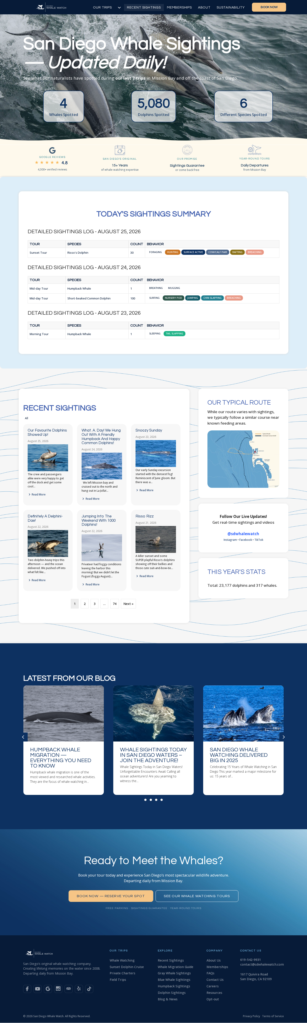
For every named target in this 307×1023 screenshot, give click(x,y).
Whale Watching (122, 960)
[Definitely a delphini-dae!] (48, 556)
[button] (145, 800)
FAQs (210, 973)
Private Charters (122, 973)
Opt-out (213, 999)
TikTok (258, 540)
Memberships (179, 7)
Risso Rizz (145, 516)
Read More (38, 494)
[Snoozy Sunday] (156, 466)
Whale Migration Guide (175, 967)
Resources (214, 992)
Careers (213, 986)
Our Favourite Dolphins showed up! (47, 432)
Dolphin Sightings (172, 992)
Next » (128, 604)
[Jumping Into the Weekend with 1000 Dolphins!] (102, 560)
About (204, 7)
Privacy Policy (251, 1016)
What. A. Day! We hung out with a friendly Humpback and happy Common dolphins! (101, 436)
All (26, 418)
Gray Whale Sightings (174, 973)
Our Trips (102, 7)
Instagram (230, 540)
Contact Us (215, 979)
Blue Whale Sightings (174, 979)
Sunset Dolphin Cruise (127, 967)
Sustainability (231, 7)
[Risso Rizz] (156, 552)
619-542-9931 (250, 960)
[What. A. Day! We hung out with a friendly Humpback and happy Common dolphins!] (102, 478)
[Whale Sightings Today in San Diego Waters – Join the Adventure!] (63, 740)
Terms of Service (273, 1016)
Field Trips (118, 979)
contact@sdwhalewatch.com (262, 964)
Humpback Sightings (174, 986)
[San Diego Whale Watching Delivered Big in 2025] (153, 740)
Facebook (245, 540)
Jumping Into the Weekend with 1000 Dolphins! (99, 520)
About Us (214, 960)
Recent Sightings (144, 7)
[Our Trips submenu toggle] (119, 7)
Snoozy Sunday (149, 430)
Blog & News (168, 999)
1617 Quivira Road (254, 974)
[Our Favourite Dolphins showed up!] (48, 470)
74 (114, 604)
